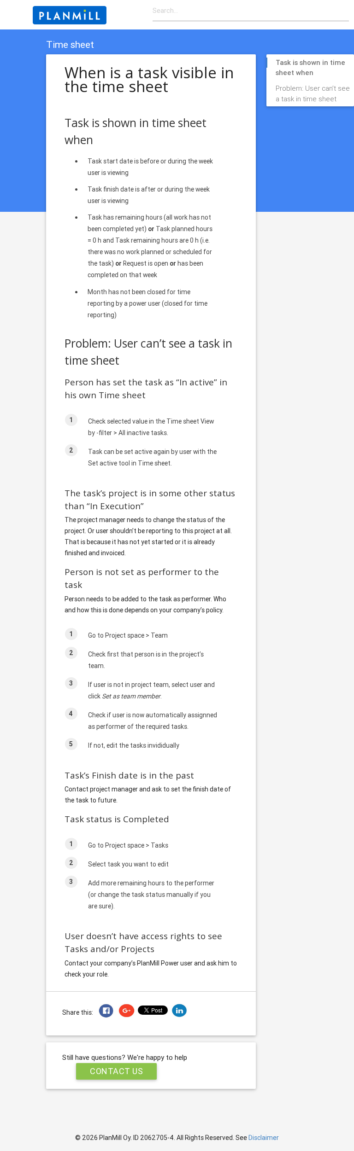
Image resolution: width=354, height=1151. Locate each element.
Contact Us (116, 1071)
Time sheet (70, 45)
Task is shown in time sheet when (310, 63)
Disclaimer (263, 1138)
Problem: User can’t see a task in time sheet (313, 89)
